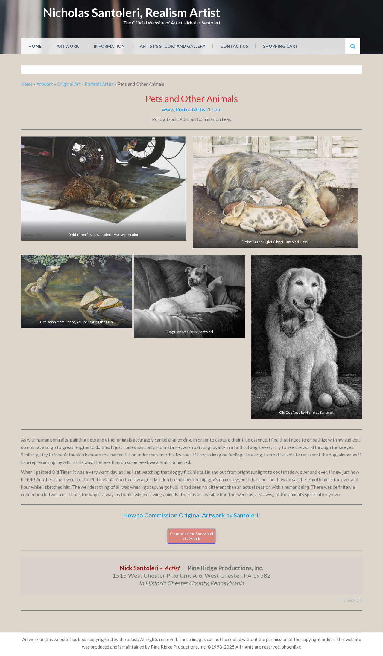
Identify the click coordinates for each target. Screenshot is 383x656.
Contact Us (234, 46)
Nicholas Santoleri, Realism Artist (131, 12)
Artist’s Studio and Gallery (172, 46)
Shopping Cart (280, 46)
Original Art (69, 84)
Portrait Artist (99, 84)
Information (109, 46)
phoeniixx (291, 646)
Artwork (68, 46)
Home (35, 46)
